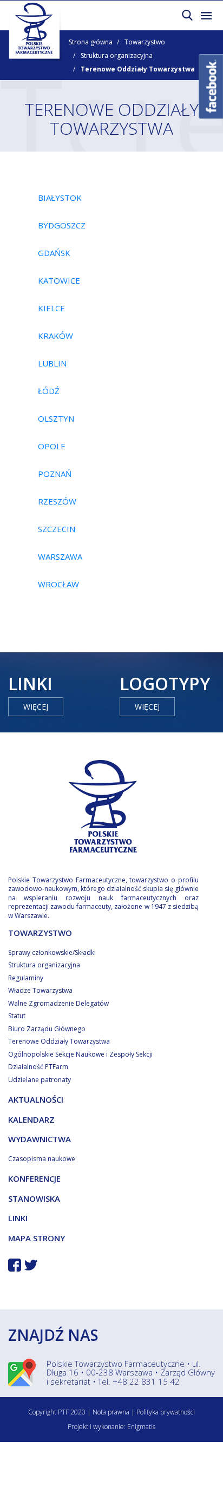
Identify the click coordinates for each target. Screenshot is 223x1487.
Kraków (55, 335)
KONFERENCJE (34, 1178)
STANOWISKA (34, 1198)
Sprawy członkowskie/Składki (52, 952)
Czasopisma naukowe (41, 1158)
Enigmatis (141, 1426)
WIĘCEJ (35, 707)
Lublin (52, 363)
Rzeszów (57, 501)
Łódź (49, 390)
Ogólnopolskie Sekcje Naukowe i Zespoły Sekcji (80, 1054)
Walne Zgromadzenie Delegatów (58, 1003)
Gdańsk (54, 252)
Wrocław (58, 584)
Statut (16, 1015)
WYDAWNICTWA (39, 1139)
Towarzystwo (144, 42)
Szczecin (56, 528)
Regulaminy (25, 977)
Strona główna (91, 42)
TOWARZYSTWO (40, 932)
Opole (51, 446)
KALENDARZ (31, 1119)
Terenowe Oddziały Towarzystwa (59, 1041)
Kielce (51, 308)
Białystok (60, 197)
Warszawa (60, 556)
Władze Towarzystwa (40, 990)
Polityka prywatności (165, 1412)
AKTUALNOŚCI (35, 1099)
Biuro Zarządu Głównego (47, 1028)
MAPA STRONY (36, 1238)
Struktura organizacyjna (117, 55)
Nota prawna (111, 1412)
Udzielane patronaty (39, 1079)
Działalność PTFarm (38, 1066)
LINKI (18, 1218)
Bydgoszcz (62, 225)
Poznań (54, 473)
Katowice (59, 280)
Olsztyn (56, 418)
